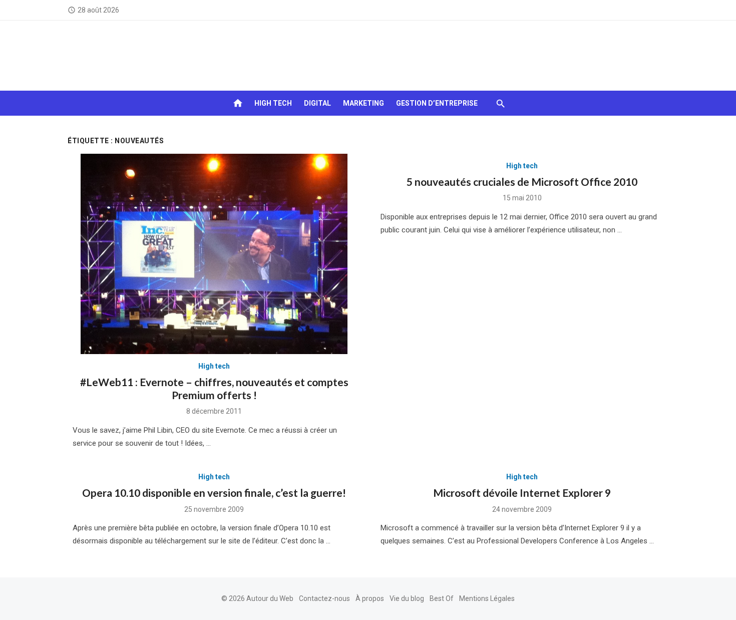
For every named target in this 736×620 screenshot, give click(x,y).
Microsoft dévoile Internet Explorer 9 (522, 492)
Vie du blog (407, 598)
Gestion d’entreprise (437, 103)
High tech (273, 103)
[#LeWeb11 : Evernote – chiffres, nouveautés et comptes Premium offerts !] (214, 254)
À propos (369, 598)
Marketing (363, 103)
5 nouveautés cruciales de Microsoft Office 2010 (522, 181)
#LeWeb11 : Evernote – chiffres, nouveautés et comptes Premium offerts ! (214, 388)
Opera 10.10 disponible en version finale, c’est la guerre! (214, 492)
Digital (317, 103)
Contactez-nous (324, 598)
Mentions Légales (487, 598)
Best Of (442, 598)
